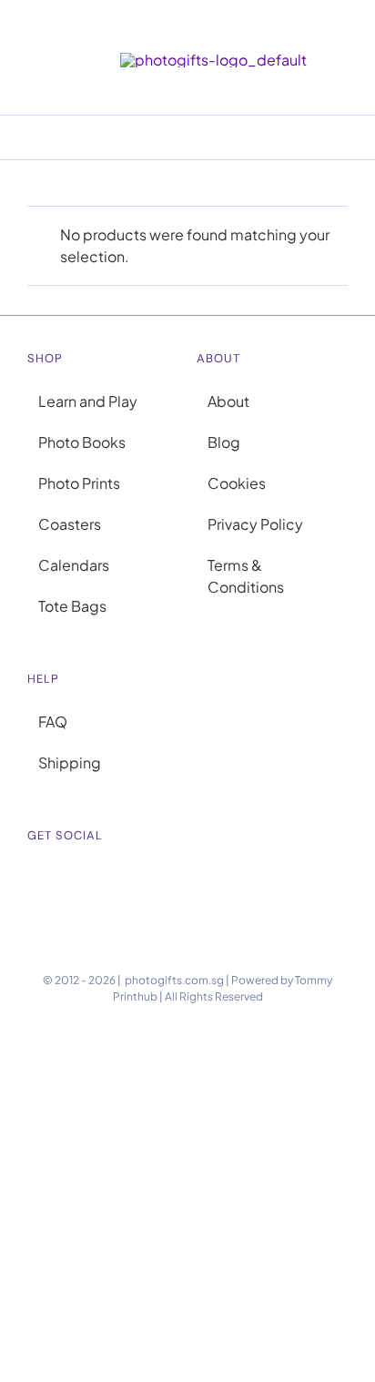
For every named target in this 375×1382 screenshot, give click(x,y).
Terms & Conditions (246, 575)
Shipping (69, 762)
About (228, 401)
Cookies (237, 483)
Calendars (73, 564)
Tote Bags (72, 605)
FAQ (52, 721)
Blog (224, 442)
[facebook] (369, 30)
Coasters (69, 523)
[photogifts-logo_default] (213, 59)
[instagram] (340, 30)
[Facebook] (56, 879)
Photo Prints (79, 483)
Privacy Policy (255, 523)
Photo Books (82, 442)
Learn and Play (87, 401)
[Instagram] (32, 879)
